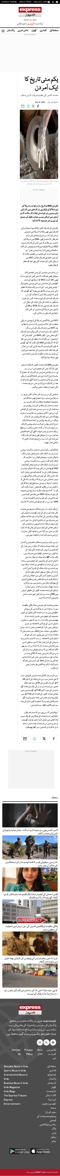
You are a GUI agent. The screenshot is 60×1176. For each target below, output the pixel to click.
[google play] (20, 1152)
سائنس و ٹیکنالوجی (48, 1125)
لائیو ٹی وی (30, 23)
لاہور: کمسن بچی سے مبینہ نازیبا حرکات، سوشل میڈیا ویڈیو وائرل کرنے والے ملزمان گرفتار (30, 832)
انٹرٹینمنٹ (51, 1091)
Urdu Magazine (12, 1087)
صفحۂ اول (54, 30)
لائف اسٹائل (51, 1095)
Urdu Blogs (9, 1091)
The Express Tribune (15, 1095)
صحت (53, 1108)
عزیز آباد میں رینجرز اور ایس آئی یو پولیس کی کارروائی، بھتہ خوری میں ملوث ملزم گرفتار (31, 960)
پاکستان (10, 30)
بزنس (54, 1133)
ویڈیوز (53, 1137)
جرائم (54, 1141)
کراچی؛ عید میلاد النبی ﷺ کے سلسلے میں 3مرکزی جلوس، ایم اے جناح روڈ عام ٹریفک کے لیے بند (31, 992)
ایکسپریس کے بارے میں (51, 1054)
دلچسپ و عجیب (49, 1104)
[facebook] (53, 739)
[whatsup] (34, 739)
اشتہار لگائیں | (22, 23)
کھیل (34, 30)
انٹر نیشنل (51, 1083)
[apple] (40, 1152)
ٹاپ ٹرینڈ (52, 1100)
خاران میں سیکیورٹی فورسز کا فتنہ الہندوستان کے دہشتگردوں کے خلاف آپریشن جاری (31, 864)
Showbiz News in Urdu (16, 1066)
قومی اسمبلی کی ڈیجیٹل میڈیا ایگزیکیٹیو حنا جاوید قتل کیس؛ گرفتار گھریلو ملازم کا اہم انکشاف (30, 896)
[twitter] (44, 739)
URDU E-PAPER (25, 2)
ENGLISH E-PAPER (41, 2)
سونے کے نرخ (50, 1112)
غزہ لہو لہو (52, 1075)
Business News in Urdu (16, 1083)
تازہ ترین (43, 30)
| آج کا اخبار (39, 23)
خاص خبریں (23, 30)
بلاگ (54, 1129)
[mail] (24, 739)
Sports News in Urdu (15, 1070)
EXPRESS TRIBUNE (9, 2)
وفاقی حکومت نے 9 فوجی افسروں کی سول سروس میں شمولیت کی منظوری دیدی (31, 928)
